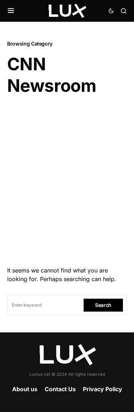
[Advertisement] (67, 178)
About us (25, 389)
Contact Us (60, 389)
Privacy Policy (102, 389)
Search (103, 305)
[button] (11, 10)
